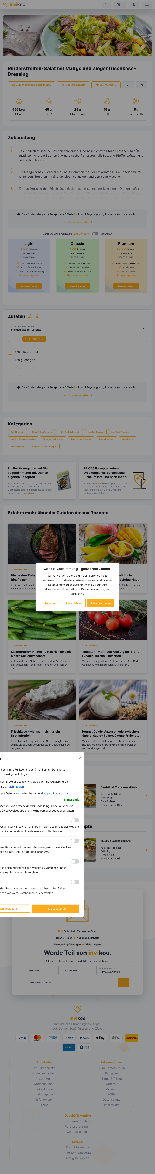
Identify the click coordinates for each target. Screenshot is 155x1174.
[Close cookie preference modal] (79, 758)
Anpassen (50, 603)
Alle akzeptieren (101, 603)
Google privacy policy (54, 793)
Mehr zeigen (16, 786)
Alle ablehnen (74, 603)
